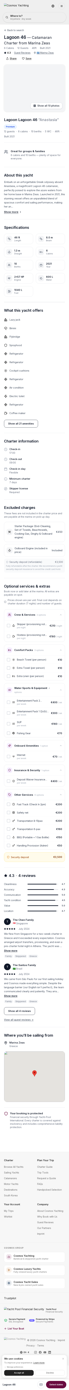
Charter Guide (45, 1166)
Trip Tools (42, 1172)
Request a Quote (46, 1178)
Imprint (40, 1233)
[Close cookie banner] (63, 1358)
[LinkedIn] (49, 1352)
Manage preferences (15, 1367)
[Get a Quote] (41, 1384)
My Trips (9, 1210)
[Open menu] (61, 6)
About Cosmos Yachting (50, 1210)
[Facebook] (40, 1352)
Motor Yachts (11, 1184)
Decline (50, 1373)
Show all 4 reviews (19, 1011)
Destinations (10, 1189)
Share (13, 58)
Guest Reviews (22, 52)
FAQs (40, 1184)
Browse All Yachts (13, 1166)
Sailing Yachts (11, 1172)
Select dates (56, 1384)
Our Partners (44, 1228)
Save (28, 58)
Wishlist (8, 1216)
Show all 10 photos (48, 105)
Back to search (15, 30)
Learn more (39, 1362)
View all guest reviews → (18, 1019)
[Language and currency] (53, 6)
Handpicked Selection (49, 1189)
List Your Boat (16, 1328)
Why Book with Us (47, 1216)
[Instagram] (35, 1352)
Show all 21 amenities (21, 423)
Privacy (30, 1345)
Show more (11, 212)
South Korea (11, 1195)
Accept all (19, 1373)
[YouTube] (45, 1352)
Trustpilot (10, 1298)
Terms (40, 1345)
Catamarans (10, 1178)
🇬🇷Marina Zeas (45, 52)
